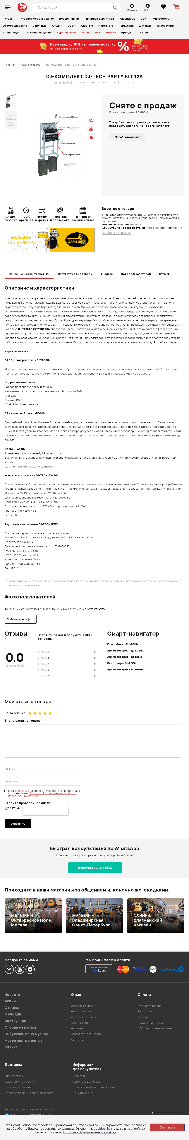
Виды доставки (14, 1076)
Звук (144, 18)
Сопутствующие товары (75, 274)
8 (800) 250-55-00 (41, 1109)
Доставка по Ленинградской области (29, 1093)
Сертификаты (80, 1022)
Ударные (86, 25)
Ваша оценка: (15, 713)
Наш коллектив (81, 1011)
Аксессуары (165, 25)
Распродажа (91, 32)
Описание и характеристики (29, 274)
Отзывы (164, 274)
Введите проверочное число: (28, 803)
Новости (12, 994)
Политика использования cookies (89, 1132)
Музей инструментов (24, 1040)
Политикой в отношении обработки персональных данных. (42, 795)
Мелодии (13, 1014)
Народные (105, 25)
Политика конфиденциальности (94, 1087)
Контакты (77, 1039)
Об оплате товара (149, 1006)
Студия (57, 25)
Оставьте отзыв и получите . (64, 637)
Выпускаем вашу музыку (26, 1034)
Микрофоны (161, 18)
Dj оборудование (15, 25)
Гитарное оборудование (36, 18)
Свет (71, 25)
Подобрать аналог (127, 137)
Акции (10, 1001)
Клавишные (127, 18)
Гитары (8, 18)
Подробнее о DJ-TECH (122, 644)
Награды (77, 1028)
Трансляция (11, 32)
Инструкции (15, 1021)
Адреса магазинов (83, 1017)
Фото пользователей (136, 274)
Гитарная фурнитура (99, 18)
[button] (7, 915)
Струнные (39, 25)
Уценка (110, 32)
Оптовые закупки (20, 1027)
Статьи (143, 32)
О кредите (144, 1017)
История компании (83, 1006)
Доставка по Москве (18, 1087)
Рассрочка (145, 1011)
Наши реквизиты (83, 1093)
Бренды (126, 32)
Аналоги (107, 274)
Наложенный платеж (151, 1022)
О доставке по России (19, 1081)
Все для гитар (69, 18)
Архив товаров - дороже (124, 657)
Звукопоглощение (38, 32)
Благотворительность (86, 1034)
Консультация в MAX (95, 868)
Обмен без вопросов (86, 1081)
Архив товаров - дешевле (125, 650)
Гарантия (79, 1076)
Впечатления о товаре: (23, 720)
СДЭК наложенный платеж (155, 1028)
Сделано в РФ (66, 32)
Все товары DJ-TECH (121, 663)
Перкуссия (126, 25)
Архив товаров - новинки (125, 669)
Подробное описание (116, 232)
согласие (23, 790)
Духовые (145, 25)
